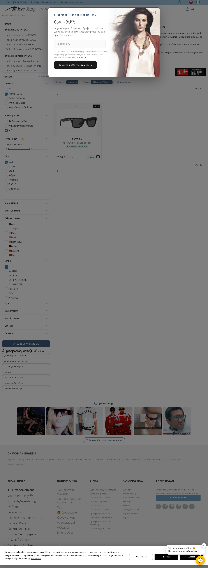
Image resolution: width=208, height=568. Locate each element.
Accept (192, 557)
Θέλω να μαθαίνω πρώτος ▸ (75, 64)
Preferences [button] (36, 559)
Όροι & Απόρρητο (79, 57)
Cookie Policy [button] (93, 555)
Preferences (141, 557)
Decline (166, 557)
